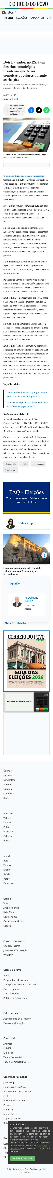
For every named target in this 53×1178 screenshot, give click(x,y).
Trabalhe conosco (12, 1100)
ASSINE (9, 17)
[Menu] (6, 4)
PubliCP (7, 891)
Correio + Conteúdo (13, 1048)
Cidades (7, 943)
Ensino (7, 976)
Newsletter (9, 887)
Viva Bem (8, 1062)
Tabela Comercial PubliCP (16, 1169)
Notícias (7, 929)
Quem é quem (11, 1096)
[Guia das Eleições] (26, 768)
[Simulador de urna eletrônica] (26, 809)
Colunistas (9, 900)
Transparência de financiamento (20, 1091)
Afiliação (7, 1082)
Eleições (8, 12)
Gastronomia (10, 1024)
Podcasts (8, 920)
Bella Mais (8, 1019)
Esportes (8, 990)
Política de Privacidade (15, 1105)
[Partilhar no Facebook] (31, 110)
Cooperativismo (11, 1053)
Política (7, 934)
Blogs (6, 905)
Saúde (6, 981)
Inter (6, 1010)
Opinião (15, 691)
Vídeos (7, 925)
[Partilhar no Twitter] (39, 110)
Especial (7, 1033)
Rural (6, 967)
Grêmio (7, 1006)
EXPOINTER (37, 17)
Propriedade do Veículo (16, 1087)
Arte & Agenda (11, 1015)
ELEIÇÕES (22, 17)
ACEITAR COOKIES (22, 1158)
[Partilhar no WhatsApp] (46, 110)
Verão (6, 985)
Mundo (7, 963)
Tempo (7, 972)
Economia (8, 938)
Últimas (7, 878)
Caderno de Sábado (13, 1028)
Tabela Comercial (12, 1164)
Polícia (6, 947)
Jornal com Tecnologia (15, 1057)
